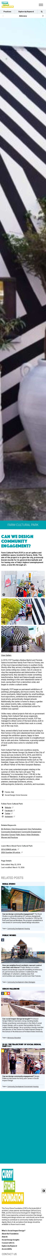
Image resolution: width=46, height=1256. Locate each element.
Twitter (7, 813)
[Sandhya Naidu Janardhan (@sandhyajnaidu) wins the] (11, 1115)
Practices (7, 12)
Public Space (21, 835)
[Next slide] (42, 16)
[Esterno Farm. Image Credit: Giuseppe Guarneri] (23, 584)
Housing (27, 928)
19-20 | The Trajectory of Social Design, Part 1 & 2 (21, 1045)
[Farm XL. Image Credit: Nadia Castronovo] (23, 639)
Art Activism (6, 829)
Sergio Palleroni (10, 988)
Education (5, 835)
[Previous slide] (3, 16)
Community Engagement (31, 832)
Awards (5, 1237)
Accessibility (7, 1249)
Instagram (9, 817)
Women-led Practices (9, 837)
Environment (28, 1086)
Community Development (11, 832)
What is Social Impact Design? (13, 1231)
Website (8, 807)
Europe (12, 835)
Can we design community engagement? (17, 541)
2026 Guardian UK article (10, 852)
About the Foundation (10, 1234)
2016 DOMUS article (9, 849)
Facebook (9, 811)
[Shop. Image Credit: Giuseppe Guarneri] (23, 611)
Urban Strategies (32, 835)
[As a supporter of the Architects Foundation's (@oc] (11, 1128)
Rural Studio (8, 883)
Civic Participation (34, 829)
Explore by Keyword (26, 12)
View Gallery (6, 655)
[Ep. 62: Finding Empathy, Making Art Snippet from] (34, 1115)
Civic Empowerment (19, 829)
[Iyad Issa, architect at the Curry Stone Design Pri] (34, 1128)
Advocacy (23, 16)
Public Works (9, 935)
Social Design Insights (10, 1240)
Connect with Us (8, 1243)
